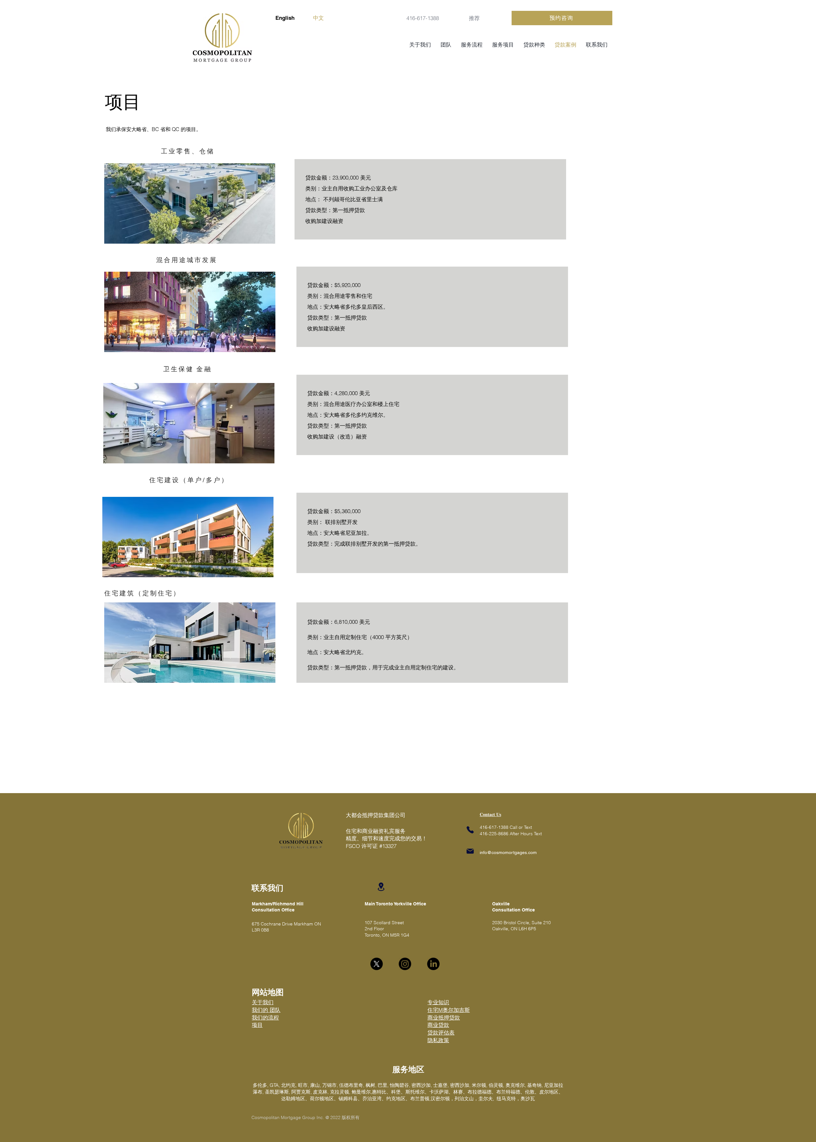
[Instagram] (405, 964)
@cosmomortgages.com (512, 852)
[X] (376, 964)
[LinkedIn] (433, 964)
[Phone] (470, 830)
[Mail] (470, 851)
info (483, 852)
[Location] (381, 887)
